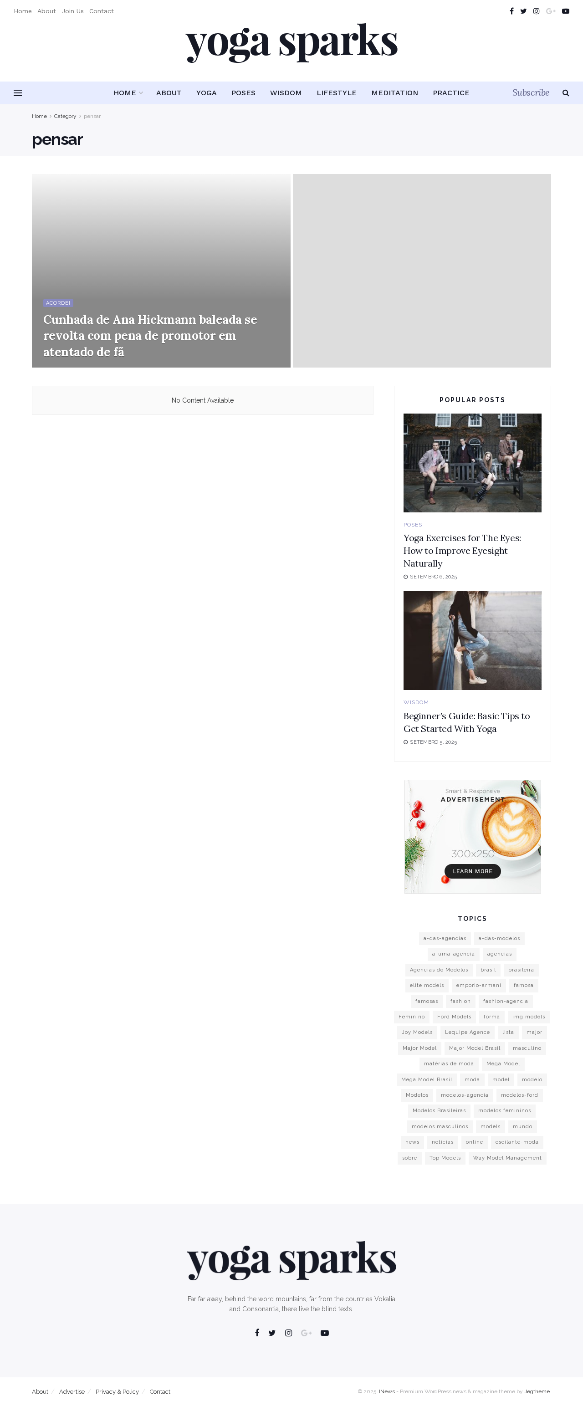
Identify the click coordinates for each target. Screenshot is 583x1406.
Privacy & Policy (117, 1391)
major (534, 1032)
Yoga (206, 92)
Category (65, 116)
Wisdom (286, 92)
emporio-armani (478, 985)
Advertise (72, 1391)
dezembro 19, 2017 (72, 365)
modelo (532, 1080)
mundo (522, 1127)
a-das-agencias (445, 938)
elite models (427, 985)
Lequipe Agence (467, 1032)
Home (23, 11)
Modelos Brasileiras (439, 1111)
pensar (92, 116)
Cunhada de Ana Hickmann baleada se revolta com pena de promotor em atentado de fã (150, 335)
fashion (460, 1001)
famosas (426, 1001)
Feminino (412, 1017)
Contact (101, 11)
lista (508, 1032)
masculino (527, 1048)
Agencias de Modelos (439, 970)
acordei (58, 303)
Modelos (417, 1095)
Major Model (420, 1048)
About (46, 11)
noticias (443, 1142)
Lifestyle (337, 92)
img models (528, 1017)
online (474, 1142)
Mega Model (503, 1064)
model (501, 1080)
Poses (243, 92)
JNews (386, 1391)
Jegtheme (537, 1391)
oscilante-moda (517, 1142)
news (412, 1142)
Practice (451, 92)
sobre (409, 1158)
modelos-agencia (465, 1095)
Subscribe (531, 92)
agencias (499, 954)
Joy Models (417, 1032)
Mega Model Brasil (426, 1080)
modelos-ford (519, 1095)
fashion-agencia (505, 1001)
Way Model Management (507, 1158)
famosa (524, 985)
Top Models (445, 1158)
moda (472, 1080)
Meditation (394, 92)
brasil (488, 970)
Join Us (72, 11)
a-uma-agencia (453, 954)
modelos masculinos (440, 1127)
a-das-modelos (499, 938)
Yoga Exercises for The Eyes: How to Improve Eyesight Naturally (462, 550)
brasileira (521, 970)
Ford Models (454, 1017)
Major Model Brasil (475, 1048)
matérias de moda (449, 1064)
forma (492, 1017)
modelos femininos (504, 1111)
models (491, 1127)
